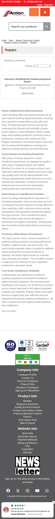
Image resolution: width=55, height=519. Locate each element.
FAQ (27, 446)
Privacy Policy (27, 384)
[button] (53, 502)
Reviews (27, 400)
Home (4, 40)
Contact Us (27, 377)
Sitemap (27, 452)
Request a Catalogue (27, 387)
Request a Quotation (27, 404)
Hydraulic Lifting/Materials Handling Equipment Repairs (27, 80)
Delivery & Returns (28, 442)
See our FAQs (9, 311)
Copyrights (27, 449)
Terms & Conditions (27, 381)
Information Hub (27, 419)
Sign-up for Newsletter (27, 390)
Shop (11, 40)
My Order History (27, 436)
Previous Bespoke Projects (27, 413)
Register (48, 4)
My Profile (27, 433)
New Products (27, 423)
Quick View (27, 93)
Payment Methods (27, 439)
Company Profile (27, 374)
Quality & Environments (27, 407)
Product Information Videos (27, 410)
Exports (27, 416)
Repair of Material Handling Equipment (22, 111)
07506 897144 (34, 1)
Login (40, 4)
